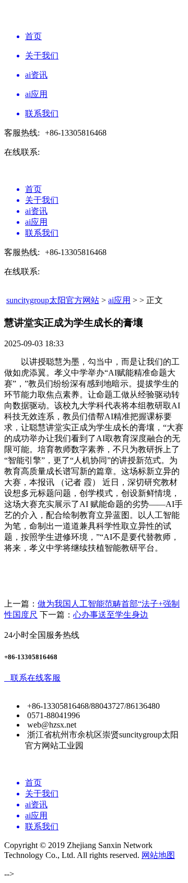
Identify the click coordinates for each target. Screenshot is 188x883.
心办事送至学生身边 (110, 614)
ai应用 (119, 300)
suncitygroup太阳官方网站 (52, 300)
